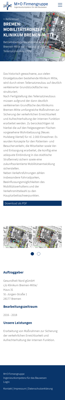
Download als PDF (16, 203)
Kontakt (7, 388)
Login (6, 382)
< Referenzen (11, 19)
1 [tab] (32, 253)
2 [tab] (38, 253)
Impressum (20, 388)
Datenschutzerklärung (40, 388)
